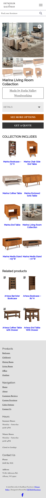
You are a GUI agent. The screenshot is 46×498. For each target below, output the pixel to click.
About (4, 391)
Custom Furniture (9, 400)
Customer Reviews (10, 395)
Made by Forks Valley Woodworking (23, 93)
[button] (40, 27)
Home (4, 386)
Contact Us (6, 408)
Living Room (7, 366)
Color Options (8, 404)
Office (4, 370)
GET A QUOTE (23, 125)
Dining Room (8, 361)
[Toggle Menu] (41, 5)
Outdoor (5, 374)
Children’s (6, 357)
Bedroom (6, 352)
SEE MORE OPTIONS (23, 117)
